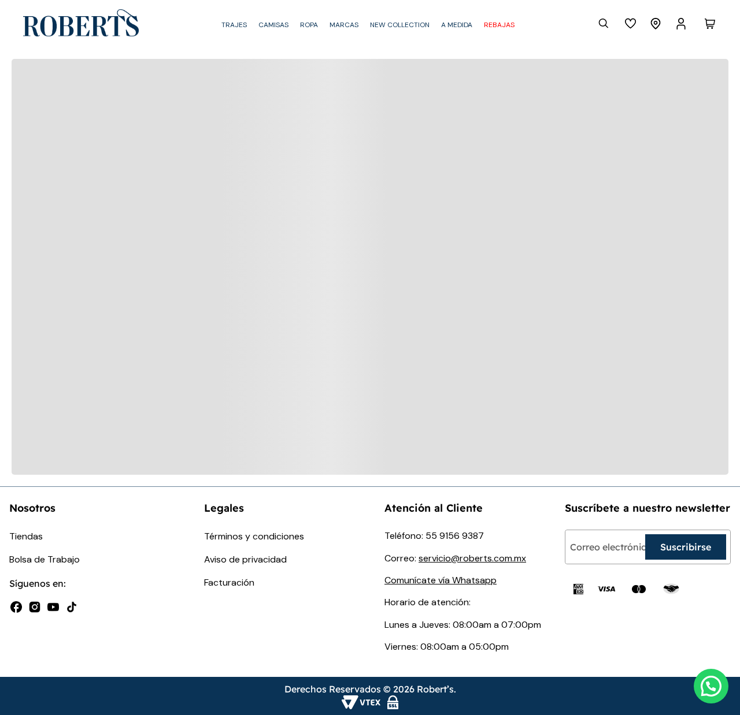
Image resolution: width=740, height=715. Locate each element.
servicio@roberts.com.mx (472, 558)
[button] (711, 686)
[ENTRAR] (682, 23)
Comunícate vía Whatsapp (440, 580)
